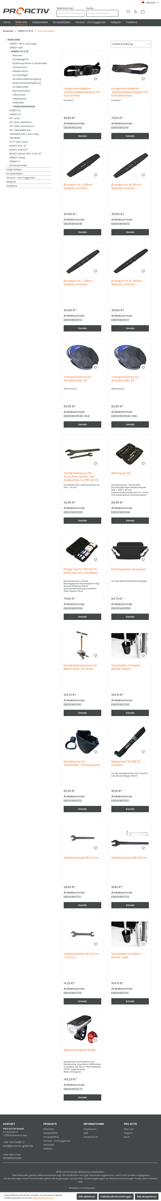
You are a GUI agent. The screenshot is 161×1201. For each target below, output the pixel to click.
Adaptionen (19, 98)
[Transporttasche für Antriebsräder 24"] (82, 357)
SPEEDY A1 (14, 110)
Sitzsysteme (20, 67)
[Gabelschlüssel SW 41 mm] (82, 838)
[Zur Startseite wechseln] (26, 11)
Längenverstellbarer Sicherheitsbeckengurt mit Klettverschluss (129, 92)
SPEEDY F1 (14, 161)
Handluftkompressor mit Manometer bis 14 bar (80, 667)
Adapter (11, 181)
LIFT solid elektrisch (20, 130)
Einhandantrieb (18, 165)
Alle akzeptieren (146, 1196)
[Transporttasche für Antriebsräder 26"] (130, 357)
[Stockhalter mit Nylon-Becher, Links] (130, 934)
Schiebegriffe (21, 59)
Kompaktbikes (14, 173)
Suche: (90, 8)
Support (128, 1133)
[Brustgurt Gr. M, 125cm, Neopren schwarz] (130, 165)
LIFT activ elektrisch (20, 122)
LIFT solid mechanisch (21, 126)
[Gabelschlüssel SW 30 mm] (130, 838)
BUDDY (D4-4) (17, 145)
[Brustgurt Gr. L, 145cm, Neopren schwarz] (82, 261)
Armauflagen (20, 75)
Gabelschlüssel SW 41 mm (82, 858)
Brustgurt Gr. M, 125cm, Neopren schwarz (126, 186)
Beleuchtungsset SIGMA (80, 1050)
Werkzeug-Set (121, 473)
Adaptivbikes (14, 169)
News (127, 1136)
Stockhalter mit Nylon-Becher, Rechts (126, 667)
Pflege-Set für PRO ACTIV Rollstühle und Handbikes (81, 571)
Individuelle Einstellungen (116, 1196)
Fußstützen (19, 94)
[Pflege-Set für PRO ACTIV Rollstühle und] (82, 549)
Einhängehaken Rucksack (129, 569)
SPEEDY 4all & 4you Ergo (23, 43)
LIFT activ (14, 118)
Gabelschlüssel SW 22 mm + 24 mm (81, 955)
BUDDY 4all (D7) (18, 149)
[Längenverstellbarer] (82, 69)
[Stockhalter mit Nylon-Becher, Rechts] (130, 645)
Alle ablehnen (87, 1196)
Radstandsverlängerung (27, 83)
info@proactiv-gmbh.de (18, 1146)
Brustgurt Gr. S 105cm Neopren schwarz (78, 186)
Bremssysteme (21, 90)
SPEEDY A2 (15, 114)
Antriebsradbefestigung (27, 79)
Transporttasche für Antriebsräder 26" (125, 378)
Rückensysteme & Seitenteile (30, 63)
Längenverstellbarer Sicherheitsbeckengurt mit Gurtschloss (82, 92)
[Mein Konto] (135, 12)
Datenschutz (91, 1136)
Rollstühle (13, 39)
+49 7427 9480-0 (14, 1142)
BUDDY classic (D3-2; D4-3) (25, 153)
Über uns (128, 1129)
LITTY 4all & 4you (18, 141)
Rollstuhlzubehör (24, 106)
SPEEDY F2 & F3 (19, 51)
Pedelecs (11, 185)
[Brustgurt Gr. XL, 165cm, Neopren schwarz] (130, 261)
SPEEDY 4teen (17, 157)
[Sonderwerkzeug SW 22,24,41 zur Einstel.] (82, 453)
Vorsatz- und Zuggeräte (20, 177)
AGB (86, 1133)
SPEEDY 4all (15, 47)
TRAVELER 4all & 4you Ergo (24, 134)
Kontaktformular (12, 1157)
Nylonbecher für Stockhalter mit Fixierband (82, 763)
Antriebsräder (21, 86)
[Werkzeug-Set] (130, 453)
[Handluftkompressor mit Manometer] (82, 645)
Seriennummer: (65, 8)
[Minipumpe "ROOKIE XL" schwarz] (130, 742)
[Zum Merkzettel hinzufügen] (95, 79)
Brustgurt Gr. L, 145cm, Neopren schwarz (78, 282)
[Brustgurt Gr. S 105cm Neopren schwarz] (82, 165)
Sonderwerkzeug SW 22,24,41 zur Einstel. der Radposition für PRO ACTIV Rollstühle (81, 476)
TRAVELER (14, 138)
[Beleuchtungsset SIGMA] (82, 1030)
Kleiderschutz (20, 71)
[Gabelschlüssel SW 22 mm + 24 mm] (82, 934)
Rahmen (17, 55)
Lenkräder (18, 102)
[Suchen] (114, 13)
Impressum (90, 1129)
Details (82, 136)
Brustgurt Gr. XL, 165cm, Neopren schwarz (126, 282)
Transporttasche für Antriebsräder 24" (77, 378)
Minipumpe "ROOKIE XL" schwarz (126, 763)
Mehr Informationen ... (44, 1198)
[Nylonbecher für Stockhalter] (82, 742)
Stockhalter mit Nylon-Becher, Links (126, 955)
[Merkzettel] (128, 12)
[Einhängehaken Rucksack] (130, 549)
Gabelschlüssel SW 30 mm (129, 858)
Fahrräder (48, 1144)
